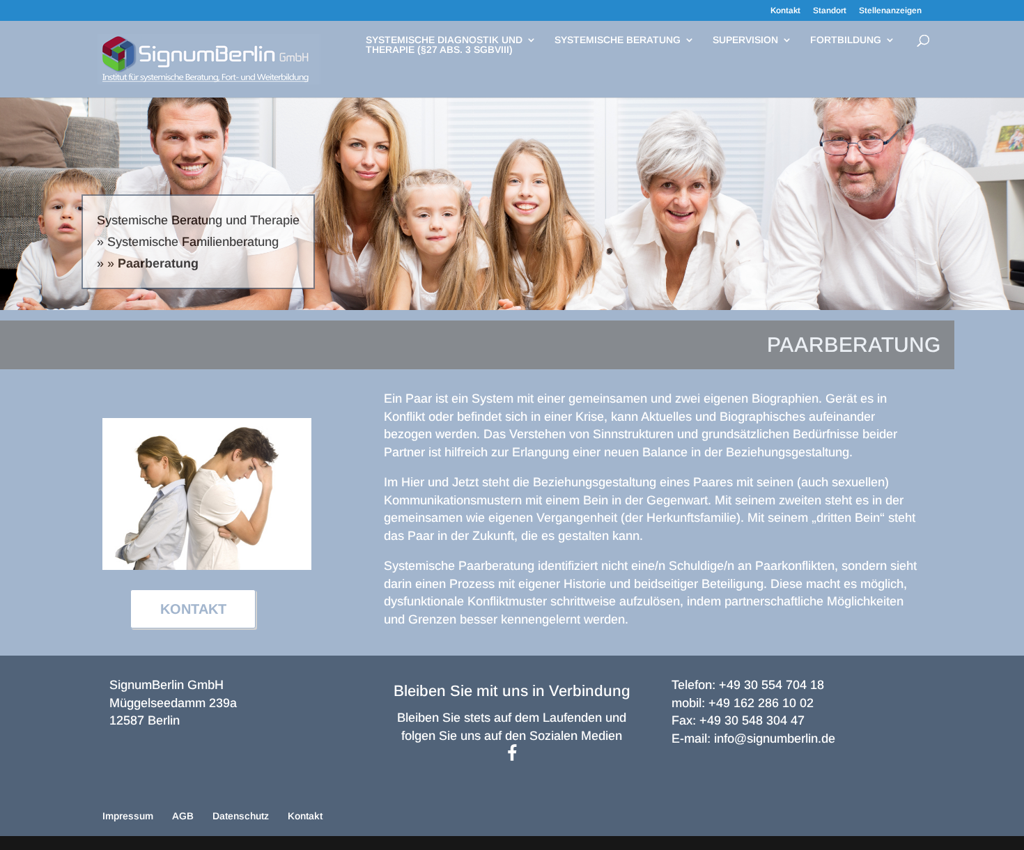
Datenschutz (240, 815)
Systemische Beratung (617, 40)
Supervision (745, 40)
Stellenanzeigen (890, 10)
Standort (829, 10)
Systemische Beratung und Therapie (198, 220)
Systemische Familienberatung (193, 242)
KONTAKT (193, 609)
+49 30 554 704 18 (771, 685)
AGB (183, 815)
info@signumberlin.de (774, 738)
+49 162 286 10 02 (761, 703)
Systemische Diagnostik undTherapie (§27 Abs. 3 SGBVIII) (444, 45)
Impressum (127, 815)
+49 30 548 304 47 (752, 720)
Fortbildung (845, 40)
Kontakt (785, 10)
